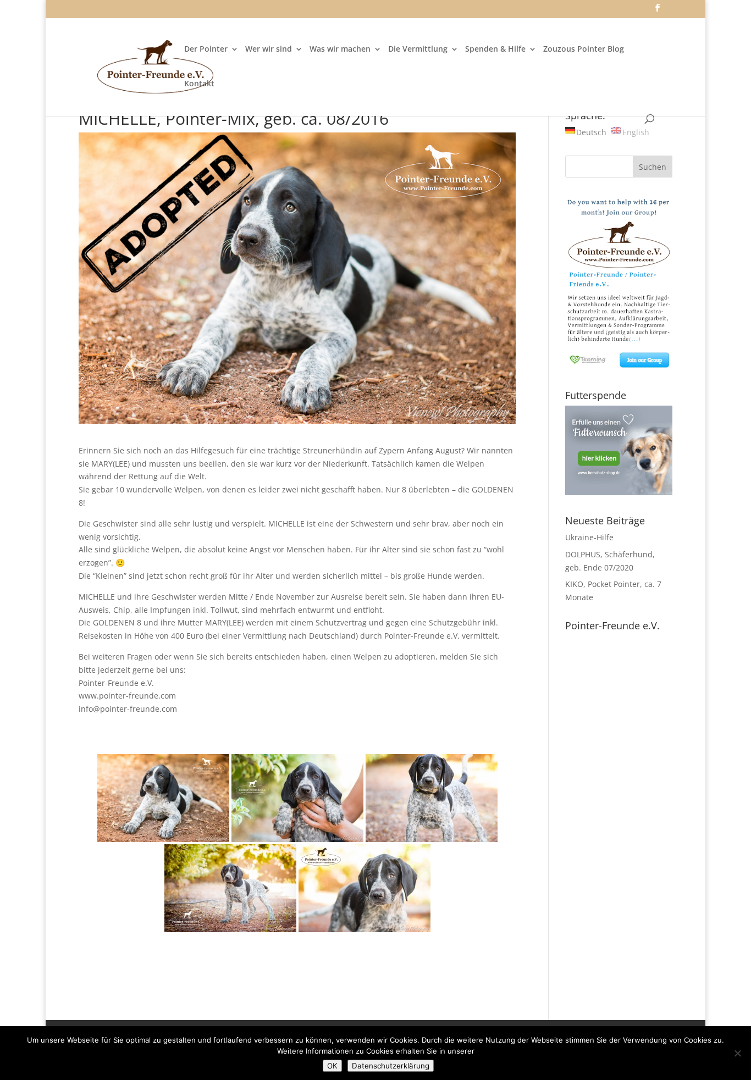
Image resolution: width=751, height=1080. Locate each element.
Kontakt (199, 84)
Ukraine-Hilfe (589, 537)
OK (332, 1065)
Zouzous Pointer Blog (583, 49)
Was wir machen (340, 49)
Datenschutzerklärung (390, 1065)
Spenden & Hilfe (495, 49)
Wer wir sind (268, 49)
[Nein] (737, 1053)
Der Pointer (206, 49)
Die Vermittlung (418, 49)
